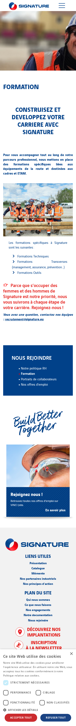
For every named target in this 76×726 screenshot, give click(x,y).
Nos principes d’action (38, 583)
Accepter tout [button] (21, 717)
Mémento (38, 573)
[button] (38, 710)
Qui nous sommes (38, 599)
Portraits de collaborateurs (39, 379)
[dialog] (38, 687)
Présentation (38, 563)
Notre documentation (38, 614)
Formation (28, 373)
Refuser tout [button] (56, 717)
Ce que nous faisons (38, 604)
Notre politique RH (33, 368)
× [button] (71, 653)
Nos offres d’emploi (34, 384)
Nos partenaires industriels (38, 578)
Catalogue (38, 568)
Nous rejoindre (38, 620)
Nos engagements (38, 609)
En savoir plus (49, 675)
